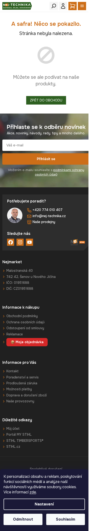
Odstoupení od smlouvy (25, 328)
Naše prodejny (44, 222)
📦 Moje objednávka (27, 342)
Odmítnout (23, 519)
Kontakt (12, 371)
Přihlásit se (46, 159)
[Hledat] (54, 6)
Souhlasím (65, 519)
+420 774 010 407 (48, 210)
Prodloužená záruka (21, 383)
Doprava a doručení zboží (26, 395)
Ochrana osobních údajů (25, 322)
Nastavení (44, 504)
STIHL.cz (13, 446)
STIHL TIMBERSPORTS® (24, 441)
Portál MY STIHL (19, 434)
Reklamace (14, 334)
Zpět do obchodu (46, 100)
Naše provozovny (20, 401)
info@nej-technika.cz (49, 216)
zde (32, 492)
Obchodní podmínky (22, 316)
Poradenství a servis (22, 377)
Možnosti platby (19, 389)
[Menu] (82, 6)
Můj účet (13, 428)
